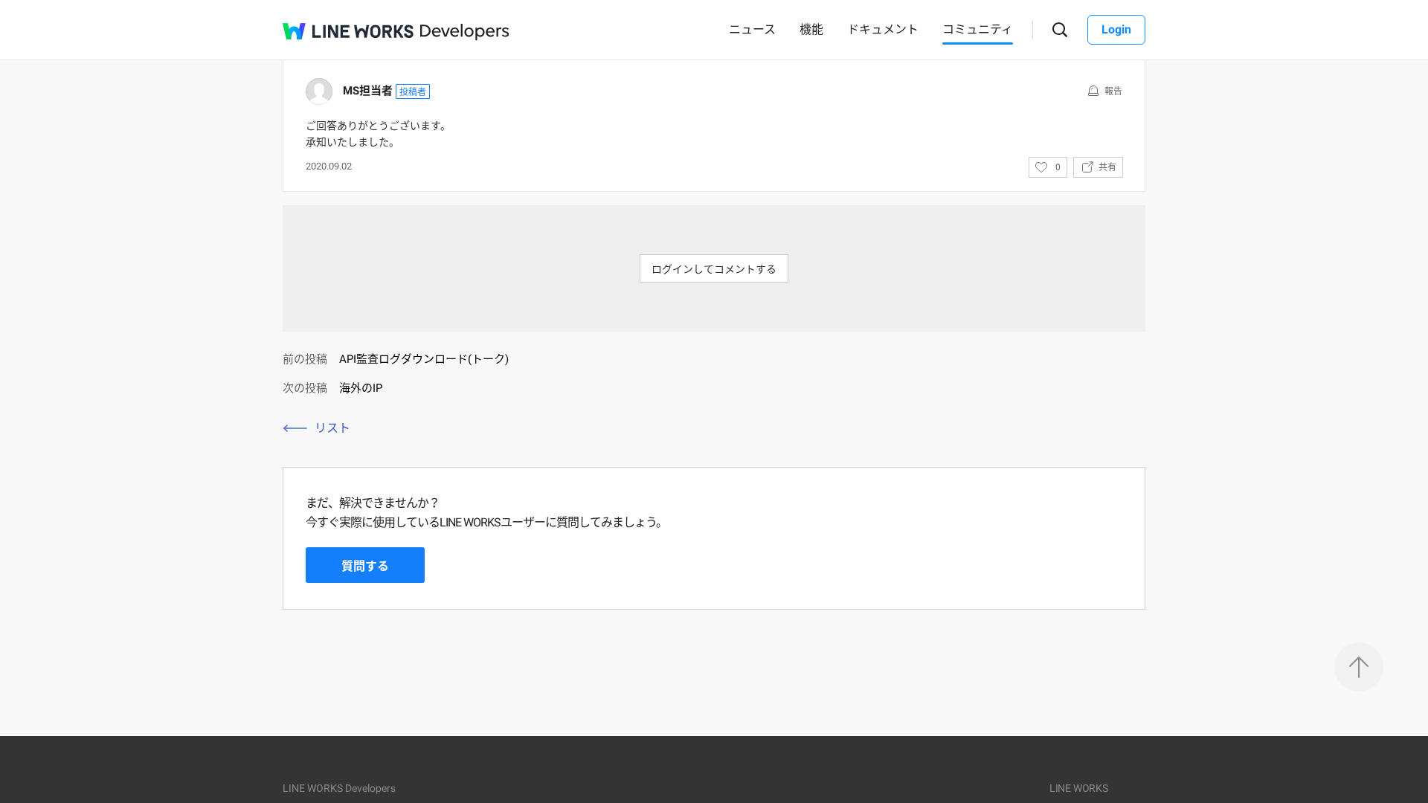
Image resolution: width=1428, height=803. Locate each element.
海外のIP (360, 388)
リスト (332, 428)
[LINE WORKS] (348, 31)
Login (1116, 29)
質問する (365, 566)
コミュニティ (977, 29)
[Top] (1358, 666)
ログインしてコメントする (714, 269)
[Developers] (464, 32)
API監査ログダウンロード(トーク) (424, 359)
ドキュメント (883, 29)
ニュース (752, 29)
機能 (811, 29)
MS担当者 (368, 90)
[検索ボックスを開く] (1060, 30)
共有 (1107, 167)
